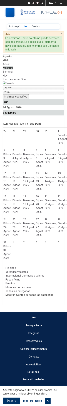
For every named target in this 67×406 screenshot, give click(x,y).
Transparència (34, 325)
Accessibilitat (33, 364)
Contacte (34, 356)
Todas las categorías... (19, 291)
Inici (26, 26)
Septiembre (9, 112)
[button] (61, 3)
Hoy (5, 75)
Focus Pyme (13, 279)
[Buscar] (8, 83)
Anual (6, 64)
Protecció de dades (33, 379)
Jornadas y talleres (17, 271)
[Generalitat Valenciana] (29, 12)
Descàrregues (34, 341)
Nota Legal (33, 371)
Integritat (33, 333)
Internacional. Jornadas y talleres (25, 275)
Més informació (32, 400)
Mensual (8, 67)
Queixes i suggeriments (33, 348)
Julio (5, 102)
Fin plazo (11, 268)
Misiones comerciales (18, 287)
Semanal (8, 71)
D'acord (11, 400)
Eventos (10, 283)
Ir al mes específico (14, 79)
